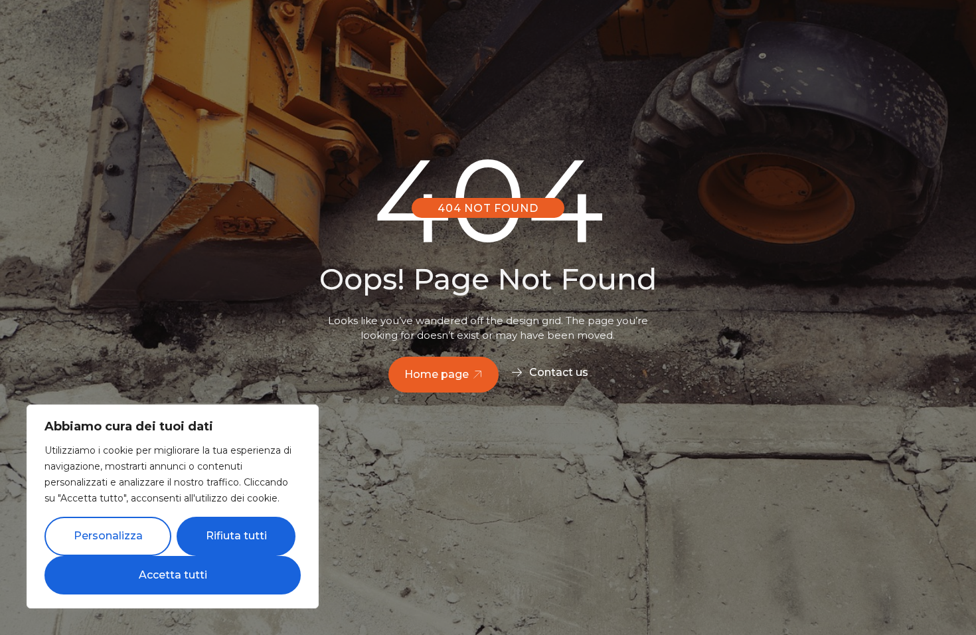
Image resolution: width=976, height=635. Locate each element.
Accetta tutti (173, 575)
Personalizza (108, 535)
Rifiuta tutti (236, 535)
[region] (173, 506)
